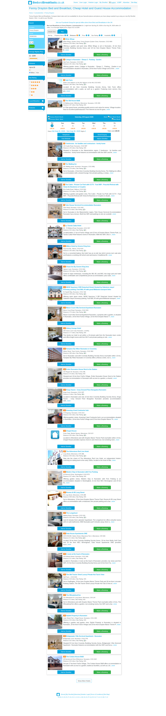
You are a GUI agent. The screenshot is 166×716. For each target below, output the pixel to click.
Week (61, 119)
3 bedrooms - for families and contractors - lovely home (85, 143)
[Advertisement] (129, 50)
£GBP (119, 2)
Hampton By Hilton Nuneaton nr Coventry (81, 349)
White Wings (69, 39)
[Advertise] (77, 694)
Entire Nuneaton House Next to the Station (81, 369)
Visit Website (65, 138)
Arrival (31, 33)
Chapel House (71, 431)
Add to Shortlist (66, 55)
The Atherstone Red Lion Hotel (77, 451)
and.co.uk (48, 2)
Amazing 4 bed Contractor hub (77, 410)
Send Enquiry (102, 135)
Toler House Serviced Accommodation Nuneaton (83, 205)
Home (76, 2)
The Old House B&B (72, 100)
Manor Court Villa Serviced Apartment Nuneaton (83, 308)
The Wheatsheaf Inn (73, 595)
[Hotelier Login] (85, 694)
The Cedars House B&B (75, 656)
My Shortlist (103, 2)
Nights (31, 39)
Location (31, 27)
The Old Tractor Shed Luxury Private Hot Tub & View (85, 574)
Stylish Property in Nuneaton (76, 615)
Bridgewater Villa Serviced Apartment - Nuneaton (84, 636)
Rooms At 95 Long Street (75, 492)
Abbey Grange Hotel (73, 328)
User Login (83, 2)
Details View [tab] (52, 31)
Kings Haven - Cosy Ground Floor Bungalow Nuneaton (86, 390)
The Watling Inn (71, 164)
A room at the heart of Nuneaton (77, 554)
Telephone (66, 135)
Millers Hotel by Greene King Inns (78, 246)
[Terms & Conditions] (96, 694)
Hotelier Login (93, 2)
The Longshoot (71, 513)
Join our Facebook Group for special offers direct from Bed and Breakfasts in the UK (84, 22)
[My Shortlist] (70, 694)
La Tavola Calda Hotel (73, 225)
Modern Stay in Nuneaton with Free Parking (82, 472)
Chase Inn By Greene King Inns (77, 267)
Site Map (134, 2)
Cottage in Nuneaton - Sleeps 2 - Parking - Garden (83, 59)
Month (61, 117)
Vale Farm (69, 80)
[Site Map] (106, 694)
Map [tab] (62, 31)
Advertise (126, 2)
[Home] (63, 694)
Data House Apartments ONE (76, 533)
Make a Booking (102, 55)
